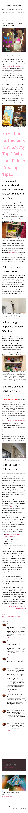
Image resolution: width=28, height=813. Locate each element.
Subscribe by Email (21, 608)
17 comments (11, 767)
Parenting (10, 616)
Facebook (11, 606)
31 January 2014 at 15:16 (19, 657)
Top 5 (19, 616)
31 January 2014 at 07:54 (19, 623)
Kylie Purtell (10, 623)
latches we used (13, 252)
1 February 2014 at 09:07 (19, 723)
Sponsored (15, 616)
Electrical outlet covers (11, 536)
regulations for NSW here (8, 507)
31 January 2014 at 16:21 (19, 668)
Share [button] (3, 614)
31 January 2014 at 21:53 (19, 710)
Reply (8, 637)
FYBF (7, 616)
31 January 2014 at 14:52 (19, 640)
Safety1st (23, 56)
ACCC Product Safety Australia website (14, 420)
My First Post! (10, 765)
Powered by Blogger (15, 805)
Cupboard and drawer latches (12, 534)
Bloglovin (23, 606)
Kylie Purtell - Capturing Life (13, 5)
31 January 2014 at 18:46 (19, 694)
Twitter (17, 606)
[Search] (25, 2)
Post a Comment (9, 796)
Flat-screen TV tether (11, 538)
